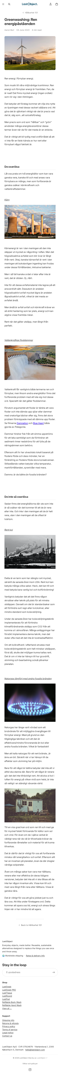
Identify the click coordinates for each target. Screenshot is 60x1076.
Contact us (7, 1036)
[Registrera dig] (54, 972)
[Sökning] (9, 4)
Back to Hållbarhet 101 (31, 925)
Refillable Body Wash (11, 1002)
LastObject (23, 1058)
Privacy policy (8, 1026)
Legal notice (7, 1033)
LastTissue (7, 993)
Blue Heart (38, 423)
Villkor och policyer (30, 1064)
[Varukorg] (57, 4)
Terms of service (9, 1029)
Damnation (22, 423)
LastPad (6, 999)
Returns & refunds (10, 1023)
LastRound (7, 996)
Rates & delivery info (35, 955)
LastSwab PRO (9, 990)
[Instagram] (30, 1069)
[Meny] (3, 4)
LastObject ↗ (42, 1058)
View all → (7, 1008)
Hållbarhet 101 (31, 12)
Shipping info (8, 1020)
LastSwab (6, 987)
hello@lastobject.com (35, 1050)
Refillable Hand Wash (11, 1005)
